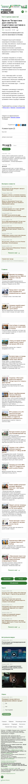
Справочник (11, 726)
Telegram (12, 107)
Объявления (14, 583)
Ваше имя (4, 131)
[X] (23, 125)
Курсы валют (7, 578)
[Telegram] (21, 125)
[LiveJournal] (25, 125)
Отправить (6, 149)
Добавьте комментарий (7, 137)
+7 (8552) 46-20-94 (14, 750)
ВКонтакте (6, 107)
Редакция (14, 724)
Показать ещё (12, 253)
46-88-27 (21, 750)
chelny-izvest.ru (8, 765)
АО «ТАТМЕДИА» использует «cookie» (9, 768)
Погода (21, 578)
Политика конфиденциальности (8, 773)
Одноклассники (20, 107)
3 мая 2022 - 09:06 (10, 30)
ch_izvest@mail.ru (8, 753)
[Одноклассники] (19, 125)
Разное (21, 726)
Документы (6, 724)
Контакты (22, 724)
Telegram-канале (15, 117)
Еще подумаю (9, 709)
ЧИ (3, 30)
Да (6, 703)
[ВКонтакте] (16, 125)
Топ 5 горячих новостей (10, 17)
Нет (6, 706)
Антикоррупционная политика (7, 762)
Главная (4, 721)
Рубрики (11, 721)
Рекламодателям (21, 721)
